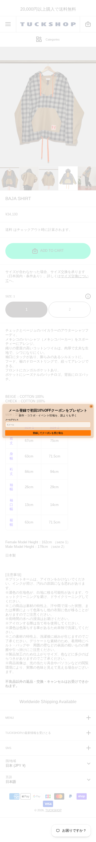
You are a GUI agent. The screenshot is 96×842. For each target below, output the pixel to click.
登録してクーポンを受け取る (48, 433)
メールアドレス (11, 420)
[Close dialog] (91, 406)
